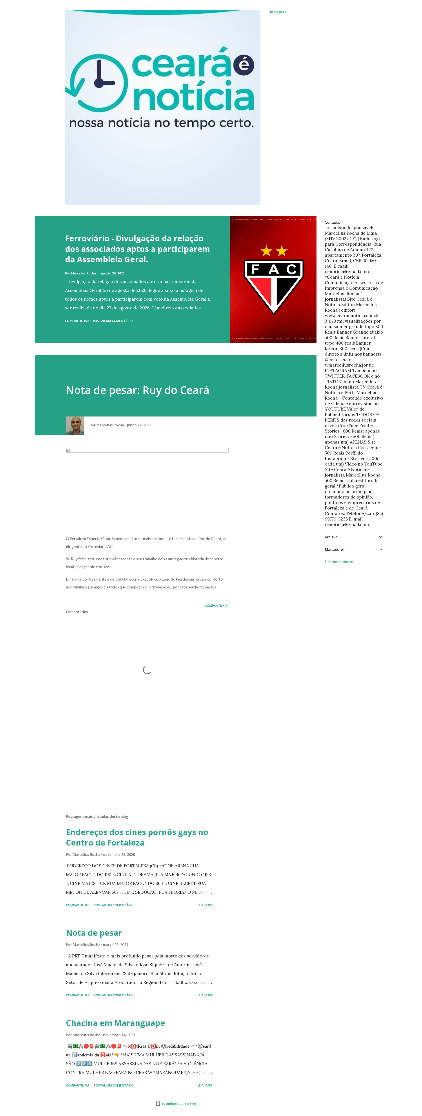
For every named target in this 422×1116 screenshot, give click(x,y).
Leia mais (204, 905)
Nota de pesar (94, 932)
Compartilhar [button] (77, 321)
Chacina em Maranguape (115, 1022)
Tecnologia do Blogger (178, 1103)
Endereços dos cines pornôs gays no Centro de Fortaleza (137, 837)
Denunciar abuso (339, 561)
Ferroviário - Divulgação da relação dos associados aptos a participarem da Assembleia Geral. (137, 249)
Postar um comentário (113, 321)
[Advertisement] (140, 759)
